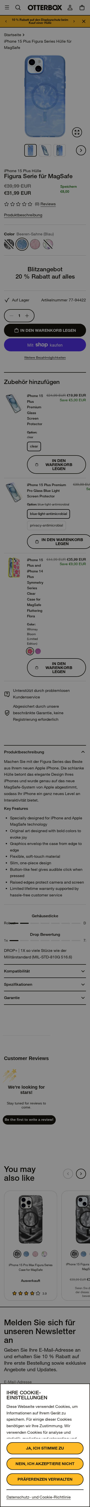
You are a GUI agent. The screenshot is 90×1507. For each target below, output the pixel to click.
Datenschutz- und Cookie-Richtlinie (38, 1497)
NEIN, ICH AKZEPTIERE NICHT (45, 1463)
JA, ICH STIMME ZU (45, 1448)
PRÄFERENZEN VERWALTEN (45, 1479)
